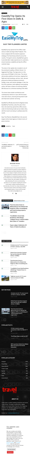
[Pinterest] (10, 27)
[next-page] (5, 233)
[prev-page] (2, 233)
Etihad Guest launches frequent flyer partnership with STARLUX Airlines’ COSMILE (18, 254)
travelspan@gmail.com (13, 413)
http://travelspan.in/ (15, 165)
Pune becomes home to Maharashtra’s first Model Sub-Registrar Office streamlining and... (19, 262)
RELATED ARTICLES (7, 200)
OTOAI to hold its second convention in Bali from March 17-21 (19, 330)
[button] (2, 7)
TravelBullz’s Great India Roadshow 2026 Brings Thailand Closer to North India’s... (19, 270)
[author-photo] (15, 161)
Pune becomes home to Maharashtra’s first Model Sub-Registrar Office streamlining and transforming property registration (19, 208)
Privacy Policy (10, 442)
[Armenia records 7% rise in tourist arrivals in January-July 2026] (5, 247)
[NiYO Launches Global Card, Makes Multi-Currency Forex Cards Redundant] (6, 346)
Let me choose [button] (11, 449)
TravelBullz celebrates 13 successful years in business (8, 146)
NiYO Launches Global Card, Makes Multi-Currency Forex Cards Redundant (19, 345)
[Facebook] (3, 27)
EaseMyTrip (8, 126)
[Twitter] (6, 27)
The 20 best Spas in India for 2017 (19, 336)
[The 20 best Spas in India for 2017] (6, 338)
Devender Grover (6, 24)
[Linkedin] (16, 193)
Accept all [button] (10, 452)
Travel (13, 126)
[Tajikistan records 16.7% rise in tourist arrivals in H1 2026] (5, 278)
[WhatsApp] (13, 27)
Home (3, 10)
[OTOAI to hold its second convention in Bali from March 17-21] (6, 330)
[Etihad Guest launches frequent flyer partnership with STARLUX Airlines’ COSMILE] (5, 254)
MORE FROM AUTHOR (19, 200)
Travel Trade (8, 10)
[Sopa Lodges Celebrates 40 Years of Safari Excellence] (5, 227)
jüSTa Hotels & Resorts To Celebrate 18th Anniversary (22, 146)
